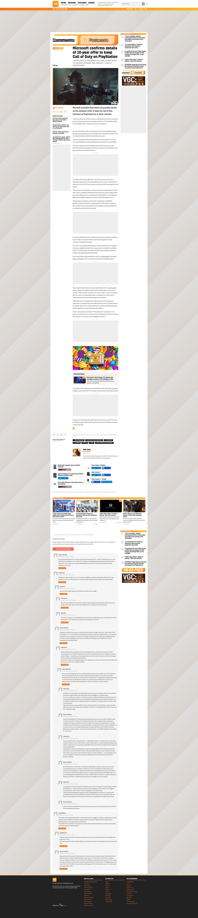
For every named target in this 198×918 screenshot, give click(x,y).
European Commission (82, 201)
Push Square (130, 895)
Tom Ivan (55, 65)
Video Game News (59, 48)
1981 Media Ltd (58, 883)
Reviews (72, 3)
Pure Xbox (129, 893)
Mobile (87, 5)
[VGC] (56, 4)
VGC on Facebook (89, 897)
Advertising (87, 885)
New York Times (99, 131)
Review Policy (87, 893)
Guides (91, 3)
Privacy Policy (87, 891)
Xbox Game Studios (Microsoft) (94, 440)
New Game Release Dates (105, 5)
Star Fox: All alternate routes (106, 4)
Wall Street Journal (99, 136)
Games (107, 891)
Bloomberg (85, 388)
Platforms (108, 895)
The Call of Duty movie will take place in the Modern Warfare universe (60, 120)
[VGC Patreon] (135, 9)
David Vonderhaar (79, 440)
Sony (74, 139)
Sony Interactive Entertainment (105, 442)
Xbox (70, 5)
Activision (90, 208)
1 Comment (95, 524)
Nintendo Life (130, 889)
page (107, 542)
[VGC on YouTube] (142, 9)
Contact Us (87, 889)
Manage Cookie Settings (90, 881)
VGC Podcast (87, 901)
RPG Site (129, 897)
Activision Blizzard (100, 124)
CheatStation (130, 881)
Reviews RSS (108, 901)
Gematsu (129, 885)
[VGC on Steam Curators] (146, 9)
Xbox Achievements (132, 903)
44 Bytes (62, 904)
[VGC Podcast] (137, 9)
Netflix (114, 142)
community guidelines (87, 534)
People (107, 889)
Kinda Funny (130, 887)
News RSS (108, 897)
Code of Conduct (88, 887)
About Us (86, 883)
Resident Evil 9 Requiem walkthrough (108, 2)
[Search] (143, 3)
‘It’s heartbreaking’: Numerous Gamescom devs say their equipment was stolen (134, 46)
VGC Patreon (87, 899)
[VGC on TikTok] (144, 9)
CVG (128, 883)
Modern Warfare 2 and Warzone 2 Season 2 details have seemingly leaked (132, 515)
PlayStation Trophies (132, 891)
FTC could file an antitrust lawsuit (105, 206)
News (63, 3)
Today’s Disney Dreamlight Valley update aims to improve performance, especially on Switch (63, 515)
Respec (128, 899)
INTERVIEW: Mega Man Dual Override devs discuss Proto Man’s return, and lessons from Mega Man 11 (135, 66)
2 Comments (119, 522)
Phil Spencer (93, 245)
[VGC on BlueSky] (140, 9)
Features (82, 3)
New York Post (91, 420)
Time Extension (131, 901)
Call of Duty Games (58, 439)
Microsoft (113, 121)
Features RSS (108, 899)
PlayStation (64, 5)
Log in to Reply (62, 568)
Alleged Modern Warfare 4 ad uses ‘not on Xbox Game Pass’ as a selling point (61, 126)
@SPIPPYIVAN (86, 453)
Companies (108, 893)
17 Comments (59, 107)
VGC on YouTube (88, 905)
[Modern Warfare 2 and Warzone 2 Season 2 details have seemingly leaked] (134, 506)
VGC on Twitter (88, 903)
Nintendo (75, 5)
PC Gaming (81, 5)
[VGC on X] (138, 9)
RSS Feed (86, 895)
